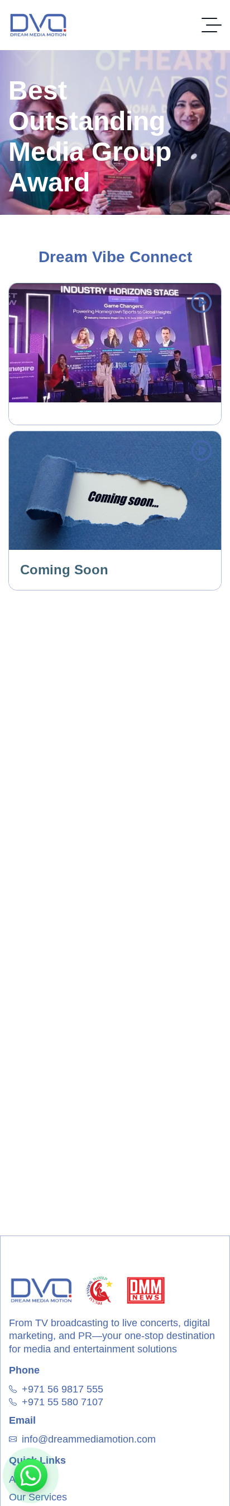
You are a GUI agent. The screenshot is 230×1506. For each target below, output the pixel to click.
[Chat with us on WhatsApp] (30, 1475)
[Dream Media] (38, 25)
